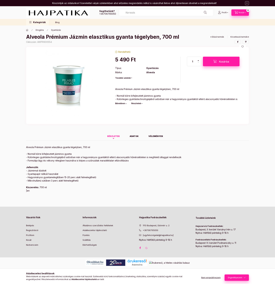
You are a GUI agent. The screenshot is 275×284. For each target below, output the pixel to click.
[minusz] (198, 63)
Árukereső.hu (137, 265)
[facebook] (238, 42)
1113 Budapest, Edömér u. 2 (156, 225)
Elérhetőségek (90, 245)
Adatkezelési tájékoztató (95, 230)
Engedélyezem (235, 277)
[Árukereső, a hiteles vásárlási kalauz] (169, 262)
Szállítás (87, 240)
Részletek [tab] (113, 136)
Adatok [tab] (134, 136)
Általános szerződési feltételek (98, 225)
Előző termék (218, 37)
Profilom (30, 235)
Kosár (29, 240)
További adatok (123, 78)
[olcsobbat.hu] (95, 262)
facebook (140, 248)
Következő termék (239, 37)
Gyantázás (56, 30)
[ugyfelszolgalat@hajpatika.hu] (158, 235)
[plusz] (198, 59)
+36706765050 (107, 13)
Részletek (136, 103)
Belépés (30, 225)
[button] (37, 22)
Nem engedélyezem (211, 277)
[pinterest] (246, 42)
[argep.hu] (115, 262)
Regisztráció (32, 230)
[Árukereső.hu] (137, 260)
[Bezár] (247, 3)
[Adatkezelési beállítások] (146, 248)
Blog (57, 22)
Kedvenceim (32, 245)
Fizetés (86, 235)
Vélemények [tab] (155, 136)
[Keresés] (205, 13)
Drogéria (40, 30)
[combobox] (166, 12)
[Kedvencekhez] (242, 47)
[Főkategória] (27, 30)
